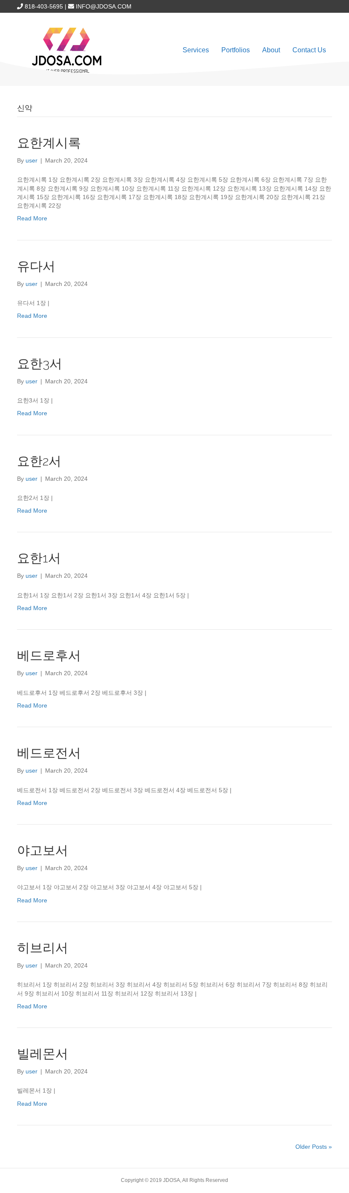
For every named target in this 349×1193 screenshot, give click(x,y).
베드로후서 (49, 655)
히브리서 (42, 947)
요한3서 (39, 363)
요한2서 (39, 461)
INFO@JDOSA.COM (104, 6)
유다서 (36, 266)
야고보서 (42, 850)
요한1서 (39, 558)
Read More (32, 218)
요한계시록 (49, 142)
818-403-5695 (44, 6)
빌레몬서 (42, 1053)
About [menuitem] (271, 50)
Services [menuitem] (196, 50)
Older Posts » (313, 1146)
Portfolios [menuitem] (235, 50)
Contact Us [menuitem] (309, 50)
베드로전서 (49, 752)
